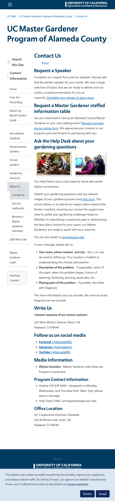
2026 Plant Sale (18, 239)
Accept (103, 494)
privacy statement (78, 484)
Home (13, 89)
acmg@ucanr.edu (73, 237)
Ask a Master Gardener (17, 136)
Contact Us (18, 195)
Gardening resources (16, 175)
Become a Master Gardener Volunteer (17, 224)
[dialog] (57, 484)
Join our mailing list (18, 206)
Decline (87, 494)
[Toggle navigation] (9, 4)
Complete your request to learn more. (70, 97)
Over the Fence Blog (16, 100)
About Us (15, 186)
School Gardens (14, 162)
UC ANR (11, 16)
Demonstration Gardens (18, 149)
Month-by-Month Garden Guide (18, 115)
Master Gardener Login (15, 257)
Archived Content (15, 278)
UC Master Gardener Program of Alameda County (45, 16)
